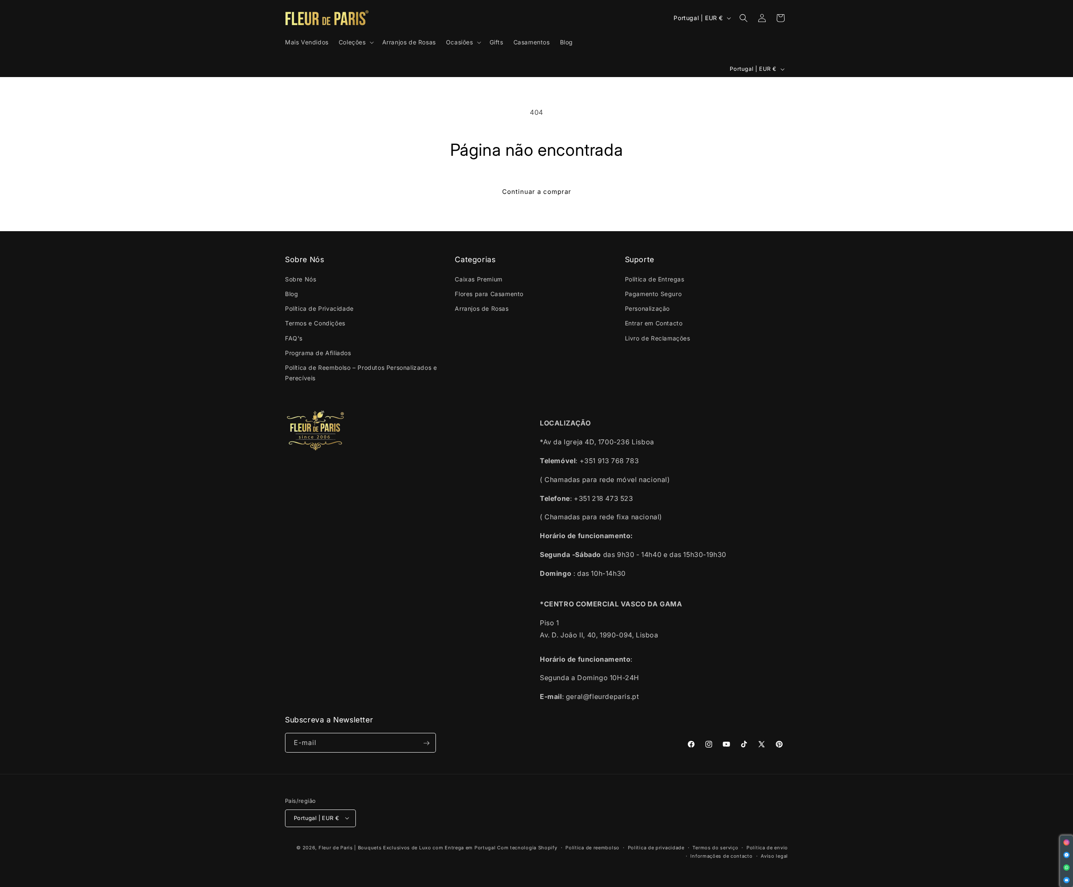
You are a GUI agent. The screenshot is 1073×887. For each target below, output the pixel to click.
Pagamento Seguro (653, 293)
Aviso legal (774, 856)
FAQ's (294, 337)
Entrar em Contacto (654, 323)
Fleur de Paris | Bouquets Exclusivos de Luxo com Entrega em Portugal (407, 847)
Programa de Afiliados (318, 352)
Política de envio (767, 847)
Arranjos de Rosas (481, 308)
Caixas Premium (478, 278)
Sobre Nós (300, 278)
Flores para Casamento (489, 293)
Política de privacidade (656, 847)
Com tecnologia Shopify (527, 847)
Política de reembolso (592, 847)
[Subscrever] (426, 743)
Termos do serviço (715, 847)
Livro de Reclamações (657, 337)
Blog (291, 293)
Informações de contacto (721, 856)
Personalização (647, 308)
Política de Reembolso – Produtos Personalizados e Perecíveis (361, 372)
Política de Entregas (654, 278)
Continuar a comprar (536, 192)
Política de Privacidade (319, 308)
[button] (355, 42)
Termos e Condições (315, 323)
